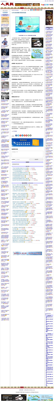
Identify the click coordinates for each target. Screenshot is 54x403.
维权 (45, 7)
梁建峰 (49, 328)
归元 (46, 340)
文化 (35, 7)
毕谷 (46, 354)
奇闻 (22, 7)
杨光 (46, 337)
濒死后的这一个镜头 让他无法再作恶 (24, 193)
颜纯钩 (51, 339)
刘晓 (46, 319)
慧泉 (52, 356)
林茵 (52, 343)
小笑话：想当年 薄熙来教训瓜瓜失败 (24, 224)
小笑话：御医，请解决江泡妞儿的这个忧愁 (25, 221)
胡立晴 (47, 329)
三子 (46, 378)
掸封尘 (47, 343)
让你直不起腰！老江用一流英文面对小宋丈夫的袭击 (27, 213)
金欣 (51, 316)
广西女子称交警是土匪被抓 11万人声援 (24, 168)
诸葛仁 (50, 374)
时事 (12, 7)
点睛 (48, 356)
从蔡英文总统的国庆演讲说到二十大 (24, 210)
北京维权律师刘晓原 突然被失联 (23, 177)
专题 (39, 7)
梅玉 (46, 385)
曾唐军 (48, 346)
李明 (48, 321)
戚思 (46, 369)
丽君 (49, 316)
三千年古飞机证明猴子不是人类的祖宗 (24, 231)
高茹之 (51, 360)
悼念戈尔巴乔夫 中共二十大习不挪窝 (24, 233)
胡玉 (46, 347)
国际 (19, 7)
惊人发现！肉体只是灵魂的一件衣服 (23, 237)
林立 (46, 376)
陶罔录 (47, 358)
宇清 (50, 356)
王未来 (49, 345)
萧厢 (46, 331)
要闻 (5, 7)
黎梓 (48, 376)
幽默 (15, 7)
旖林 (50, 368)
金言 (52, 352)
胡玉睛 (51, 328)
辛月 (51, 347)
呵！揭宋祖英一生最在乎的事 (22, 227)
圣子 (50, 341)
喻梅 (48, 369)
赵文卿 (47, 362)
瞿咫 (50, 367)
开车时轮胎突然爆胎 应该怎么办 (23, 175)
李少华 (49, 383)
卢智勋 (47, 352)
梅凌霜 (47, 316)
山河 (46, 341)
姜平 (49, 362)
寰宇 (42, 7)
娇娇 (51, 383)
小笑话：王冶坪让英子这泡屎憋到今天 (24, 194)
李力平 (47, 361)
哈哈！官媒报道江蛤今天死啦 (23, 186)
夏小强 (49, 360)
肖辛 (52, 330)
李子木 (49, 330)
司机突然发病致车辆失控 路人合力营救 (24, 169)
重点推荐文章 (5, 14)
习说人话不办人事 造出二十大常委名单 (24, 204)
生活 (32, 7)
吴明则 (49, 358)
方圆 (46, 344)
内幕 (8, 7)
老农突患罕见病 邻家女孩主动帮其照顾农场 (25, 180)
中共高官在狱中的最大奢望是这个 (23, 190)
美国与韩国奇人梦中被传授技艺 (23, 187)
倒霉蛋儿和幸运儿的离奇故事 (22, 241)
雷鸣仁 (49, 339)
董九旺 (50, 378)
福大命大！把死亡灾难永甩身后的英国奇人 (25, 184)
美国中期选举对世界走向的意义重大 (24, 197)
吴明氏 (49, 343)
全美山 (47, 338)
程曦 (46, 321)
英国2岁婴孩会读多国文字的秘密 (23, 230)
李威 (46, 368)
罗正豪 (49, 337)
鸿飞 (47, 359)
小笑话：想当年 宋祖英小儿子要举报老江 (25, 189)
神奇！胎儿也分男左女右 (22, 199)
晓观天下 (49, 354)
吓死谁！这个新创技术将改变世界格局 (24, 220)
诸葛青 (49, 381)
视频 (49, 7)
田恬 (48, 368)
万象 (29, 7)
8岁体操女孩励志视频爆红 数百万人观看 (24, 178)
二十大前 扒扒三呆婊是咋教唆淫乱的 (24, 214)
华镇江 (50, 376)
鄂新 (48, 367)
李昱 (46, 323)
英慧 (46, 356)
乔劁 (46, 367)
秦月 (52, 341)
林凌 (51, 381)
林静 (46, 328)
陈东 (50, 369)
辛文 (48, 319)
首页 (2, 7)
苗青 (46, 360)
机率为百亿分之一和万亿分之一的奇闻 (24, 207)
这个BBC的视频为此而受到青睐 (24, 211)
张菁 (46, 339)
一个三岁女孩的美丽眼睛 (21, 171)
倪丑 (48, 378)
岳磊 (52, 367)
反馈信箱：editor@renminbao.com (27, 390)
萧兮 (48, 323)
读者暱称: (13, 159)
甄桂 (46, 355)
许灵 (46, 381)
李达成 (51, 362)
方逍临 (47, 330)
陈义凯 (47, 353)
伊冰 (46, 374)
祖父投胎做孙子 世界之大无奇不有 (23, 216)
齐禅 (48, 374)
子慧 (46, 383)
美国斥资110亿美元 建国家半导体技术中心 (25, 172)
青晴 (46, 363)
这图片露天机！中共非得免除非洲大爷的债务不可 (26, 240)
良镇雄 (49, 352)
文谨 (50, 319)
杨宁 (48, 341)
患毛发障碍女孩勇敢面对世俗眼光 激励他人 (25, 174)
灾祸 (25, 7)
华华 (52, 368)
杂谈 (52, 7)
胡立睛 (47, 345)
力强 (50, 321)
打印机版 (15, 131)
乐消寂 (49, 347)
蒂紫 (52, 354)
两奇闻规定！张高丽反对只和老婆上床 (24, 196)
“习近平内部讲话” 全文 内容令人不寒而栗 (25, 223)
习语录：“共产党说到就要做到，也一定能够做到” (26, 203)
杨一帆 (50, 323)
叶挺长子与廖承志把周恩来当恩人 (23, 206)
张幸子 (51, 337)
